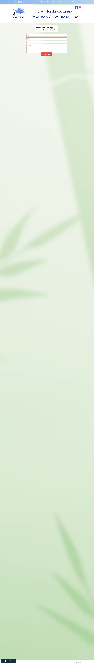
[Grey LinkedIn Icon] (76, 662)
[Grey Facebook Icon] (78, 662)
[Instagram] (80, 7)
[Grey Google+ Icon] (80, 662)
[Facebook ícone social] (76, 7)
